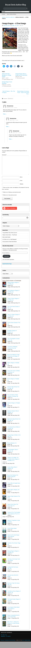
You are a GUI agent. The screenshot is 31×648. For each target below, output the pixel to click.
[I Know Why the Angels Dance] (5, 485)
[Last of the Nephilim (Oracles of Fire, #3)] (5, 341)
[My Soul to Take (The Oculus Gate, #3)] (5, 585)
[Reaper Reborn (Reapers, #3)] (5, 492)
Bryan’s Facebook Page (7, 263)
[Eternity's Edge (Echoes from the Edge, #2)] (5, 389)
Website (21, 184)
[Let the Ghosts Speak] (5, 530)
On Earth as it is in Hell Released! (10, 239)
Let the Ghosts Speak (11, 528)
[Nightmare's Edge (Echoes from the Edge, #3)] (5, 421)
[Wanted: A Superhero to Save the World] (5, 522)
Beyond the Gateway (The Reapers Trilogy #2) (12, 475)
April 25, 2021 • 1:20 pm (17, 132)
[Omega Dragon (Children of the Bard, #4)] (5, 437)
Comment (4, 154)
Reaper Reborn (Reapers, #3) (13, 489)
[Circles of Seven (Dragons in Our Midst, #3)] (5, 300)
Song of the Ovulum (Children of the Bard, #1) (14, 371)
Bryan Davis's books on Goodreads (12, 280)
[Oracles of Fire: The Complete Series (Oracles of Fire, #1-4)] (5, 513)
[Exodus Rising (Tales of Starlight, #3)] (5, 469)
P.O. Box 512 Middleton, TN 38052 (6, 635)
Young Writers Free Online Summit (10, 232)
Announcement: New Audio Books (10, 241)
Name (21, 177)
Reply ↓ (4, 114)
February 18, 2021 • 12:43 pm (12, 107)
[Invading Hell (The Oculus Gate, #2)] (5, 569)
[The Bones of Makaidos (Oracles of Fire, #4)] (5, 349)
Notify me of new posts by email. (10, 195)
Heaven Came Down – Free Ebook (10, 234)
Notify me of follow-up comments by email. (12, 192)
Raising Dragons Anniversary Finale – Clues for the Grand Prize (23, 92)
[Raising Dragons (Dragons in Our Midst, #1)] (5, 284)
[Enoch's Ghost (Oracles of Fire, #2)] (5, 325)
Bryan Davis (7, 25)
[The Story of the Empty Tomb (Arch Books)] (5, 560)
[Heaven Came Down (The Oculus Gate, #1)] (5, 506)
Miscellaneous (10, 17)
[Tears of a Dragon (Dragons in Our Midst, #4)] (5, 317)
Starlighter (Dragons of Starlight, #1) (12, 331)
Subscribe (6, 256)
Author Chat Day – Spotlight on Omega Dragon (6, 75)
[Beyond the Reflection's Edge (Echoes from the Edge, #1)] (5, 357)
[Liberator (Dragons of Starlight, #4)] (5, 405)
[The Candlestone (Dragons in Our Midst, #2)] (5, 292)
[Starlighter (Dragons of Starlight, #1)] (5, 333)
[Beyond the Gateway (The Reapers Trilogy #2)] (5, 477)
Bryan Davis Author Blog (15, 5)
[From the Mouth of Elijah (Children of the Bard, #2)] (5, 397)
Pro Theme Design (26, 640)
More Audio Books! (6, 237)
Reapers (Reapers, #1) (12, 443)
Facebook (3, 14)
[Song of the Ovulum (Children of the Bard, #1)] (5, 373)
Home (3, 17)
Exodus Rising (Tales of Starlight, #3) (12, 467)
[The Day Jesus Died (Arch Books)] (5, 576)
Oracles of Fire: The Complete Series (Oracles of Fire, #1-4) (14, 513)
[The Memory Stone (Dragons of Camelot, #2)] (5, 593)
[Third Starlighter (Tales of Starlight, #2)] (5, 452)
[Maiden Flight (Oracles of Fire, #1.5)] (5, 498)
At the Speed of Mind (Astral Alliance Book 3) (13, 607)
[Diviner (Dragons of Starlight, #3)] (5, 381)
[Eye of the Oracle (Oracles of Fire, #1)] (5, 309)
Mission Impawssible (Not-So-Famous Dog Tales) (13, 615)
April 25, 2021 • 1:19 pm (14, 120)
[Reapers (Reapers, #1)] (5, 445)
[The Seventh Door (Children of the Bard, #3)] (5, 429)
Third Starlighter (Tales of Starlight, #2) (13, 450)
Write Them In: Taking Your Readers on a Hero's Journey (13, 622)
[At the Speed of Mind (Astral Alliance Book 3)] (5, 609)
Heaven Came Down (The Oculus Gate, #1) (12, 505)
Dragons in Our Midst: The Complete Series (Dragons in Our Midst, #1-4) (13, 459)
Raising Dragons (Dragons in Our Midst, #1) (13, 283)
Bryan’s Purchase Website (11, 14)
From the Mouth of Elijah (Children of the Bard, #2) (13, 395)
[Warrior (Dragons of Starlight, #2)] (5, 365)
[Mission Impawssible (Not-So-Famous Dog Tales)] (5, 617)
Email (21, 180)
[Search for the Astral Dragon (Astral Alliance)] (5, 537)
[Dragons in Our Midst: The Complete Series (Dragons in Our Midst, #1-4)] (5, 458)
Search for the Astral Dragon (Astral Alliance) (13, 535)
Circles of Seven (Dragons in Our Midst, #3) (13, 299)
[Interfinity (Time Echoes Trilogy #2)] (5, 544)
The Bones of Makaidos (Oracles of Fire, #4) (12, 347)
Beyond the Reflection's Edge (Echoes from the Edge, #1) (13, 355)
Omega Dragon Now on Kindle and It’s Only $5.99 (21, 74)
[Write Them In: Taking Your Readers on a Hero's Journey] (5, 624)
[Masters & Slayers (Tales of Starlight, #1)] (5, 413)
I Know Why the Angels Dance (14, 483)
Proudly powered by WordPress (8, 640)
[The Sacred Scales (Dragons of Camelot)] (5, 601)
